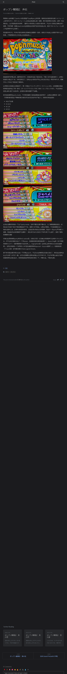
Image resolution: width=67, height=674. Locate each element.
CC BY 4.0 (19, 280)
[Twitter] (58, 280)
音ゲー (7, 272)
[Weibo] (61, 280)
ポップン (13, 272)
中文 (6, 268)
